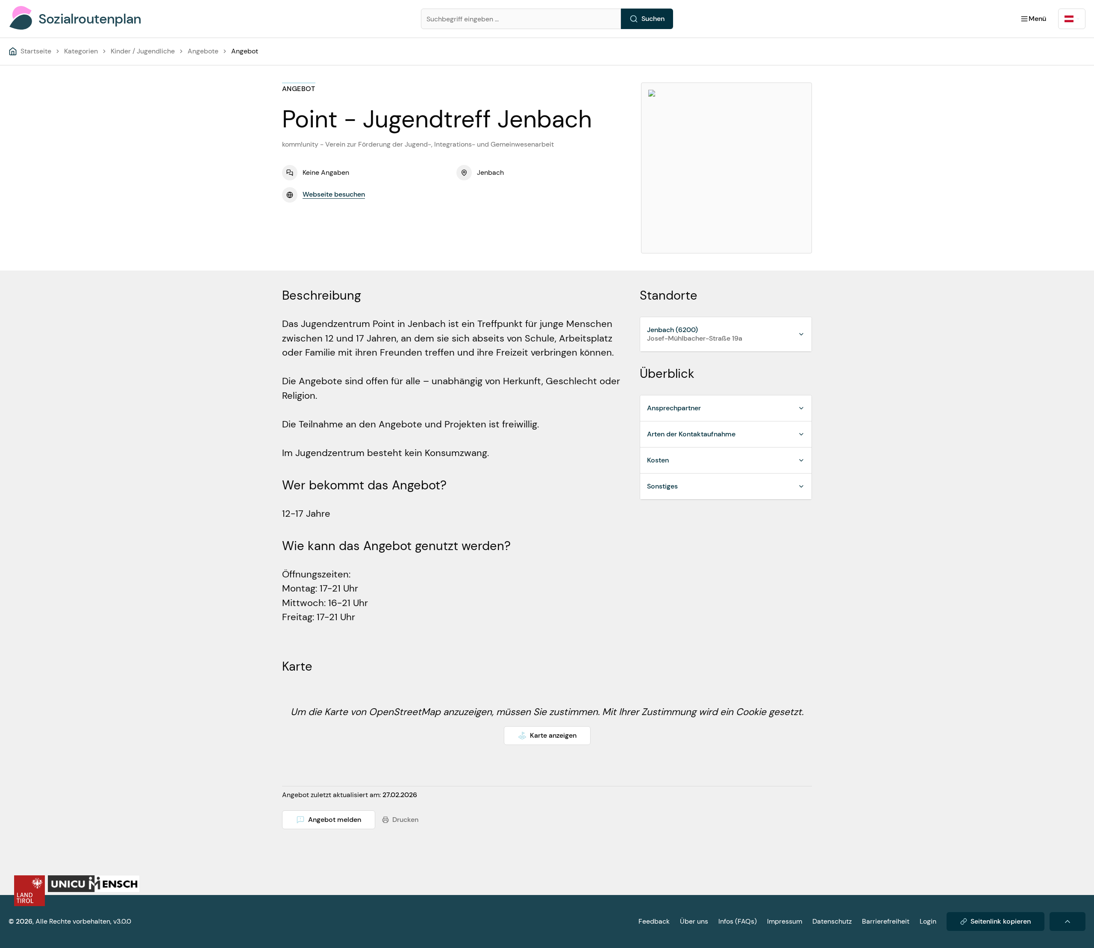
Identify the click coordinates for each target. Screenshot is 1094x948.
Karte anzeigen (553, 735)
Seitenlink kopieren (1000, 921)
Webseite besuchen (334, 194)
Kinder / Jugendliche (143, 51)
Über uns (694, 921)
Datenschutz (832, 921)
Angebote (203, 51)
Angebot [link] (244, 51)
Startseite (36, 51)
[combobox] (1071, 19)
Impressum (784, 921)
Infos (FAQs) (737, 921)
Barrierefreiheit (885, 921)
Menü (1037, 18)
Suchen (653, 18)
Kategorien (81, 51)
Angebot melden (334, 819)
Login (928, 921)
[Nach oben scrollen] (1067, 921)
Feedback (654, 921)
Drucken (405, 819)
